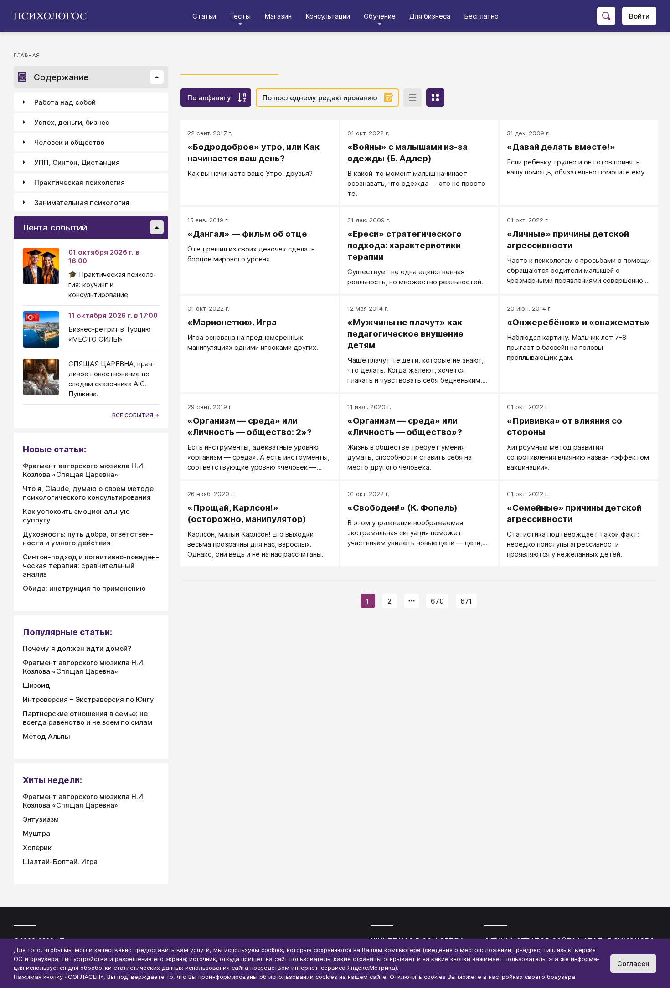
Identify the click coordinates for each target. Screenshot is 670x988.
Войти (639, 16)
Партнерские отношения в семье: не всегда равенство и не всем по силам (87, 718)
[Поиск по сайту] (606, 16)
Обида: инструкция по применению (84, 588)
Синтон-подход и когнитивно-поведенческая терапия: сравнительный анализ (91, 565)
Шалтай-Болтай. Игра (60, 861)
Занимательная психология (81, 202)
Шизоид (36, 685)
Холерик (37, 847)
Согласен (633, 963)
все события (133, 415)
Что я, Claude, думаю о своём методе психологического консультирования (88, 493)
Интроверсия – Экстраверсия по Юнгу (88, 699)
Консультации (327, 16)
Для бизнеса (429, 16)
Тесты (240, 16)
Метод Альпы (46, 736)
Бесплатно (481, 16)
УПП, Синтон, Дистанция (77, 162)
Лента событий (55, 227)
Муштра (36, 833)
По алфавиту (209, 97)
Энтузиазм (41, 819)
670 (437, 601)
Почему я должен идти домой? (77, 648)
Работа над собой (65, 102)
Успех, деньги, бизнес (71, 122)
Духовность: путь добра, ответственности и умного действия (88, 538)
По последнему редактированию (320, 97)
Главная (27, 55)
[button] (157, 77)
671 (466, 601)
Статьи (204, 16)
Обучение (380, 16)
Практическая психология (79, 182)
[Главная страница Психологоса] (53, 16)
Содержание (61, 77)
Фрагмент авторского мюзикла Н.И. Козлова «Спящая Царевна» (84, 470)
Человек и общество (69, 142)
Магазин (278, 16)
